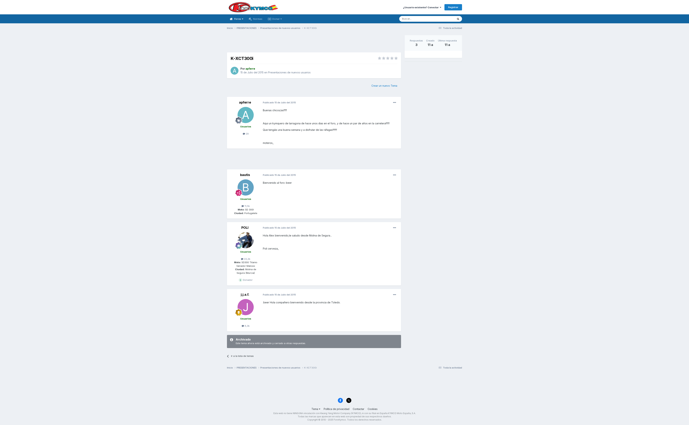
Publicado (279, 102)
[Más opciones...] (394, 102)
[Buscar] (458, 19)
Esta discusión (441, 18)
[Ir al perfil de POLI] (246, 240)
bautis (245, 175)
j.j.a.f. (245, 294)
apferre (245, 102)
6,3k (247, 325)
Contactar (358, 408)
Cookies (373, 408)
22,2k (246, 258)
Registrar (453, 7)
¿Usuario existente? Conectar (421, 7)
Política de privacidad (336, 408)
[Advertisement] (314, 43)
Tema (315, 408)
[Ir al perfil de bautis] (246, 187)
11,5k (247, 206)
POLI (245, 227)
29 (247, 133)
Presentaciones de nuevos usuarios (289, 72)
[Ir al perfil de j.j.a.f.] (246, 307)
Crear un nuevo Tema (384, 85)
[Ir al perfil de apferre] (234, 71)
